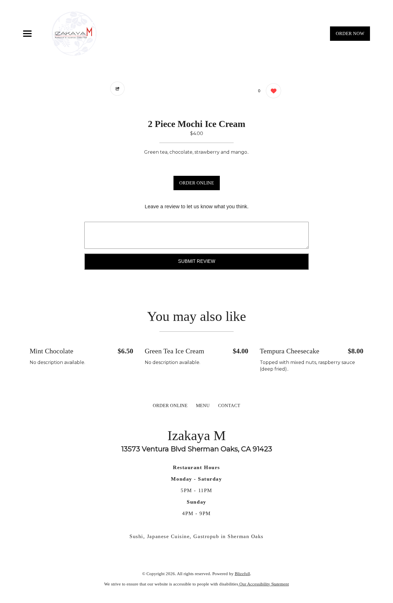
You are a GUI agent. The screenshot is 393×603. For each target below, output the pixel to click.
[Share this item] (117, 89)
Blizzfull (242, 573)
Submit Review (196, 261)
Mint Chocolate (51, 351)
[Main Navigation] (27, 33)
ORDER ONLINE (196, 182)
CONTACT (229, 405)
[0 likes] (272, 91)
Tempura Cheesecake (289, 351)
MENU (203, 405)
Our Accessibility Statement (263, 584)
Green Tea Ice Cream (174, 351)
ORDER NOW (350, 33)
